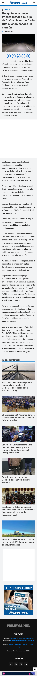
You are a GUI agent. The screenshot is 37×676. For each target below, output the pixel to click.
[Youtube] (26, 664)
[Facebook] (11, 664)
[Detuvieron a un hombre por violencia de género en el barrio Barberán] (18, 466)
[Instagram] (16, 664)
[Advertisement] (18, 138)
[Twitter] (21, 664)
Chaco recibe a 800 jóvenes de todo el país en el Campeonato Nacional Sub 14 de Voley (18, 418)
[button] (4, 2)
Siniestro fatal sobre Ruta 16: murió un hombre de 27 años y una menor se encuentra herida (18, 542)
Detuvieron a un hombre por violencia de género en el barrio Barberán (16, 480)
